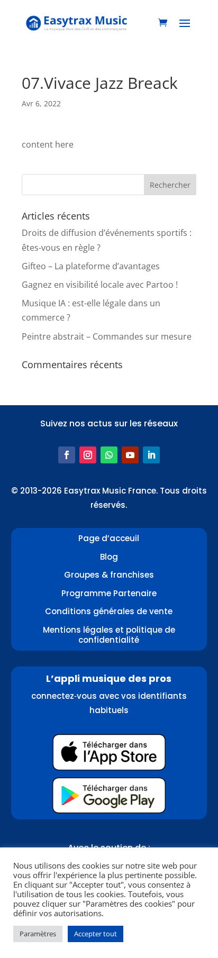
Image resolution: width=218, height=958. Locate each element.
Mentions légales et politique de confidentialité (109, 635)
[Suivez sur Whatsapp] (109, 454)
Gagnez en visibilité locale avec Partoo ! (100, 284)
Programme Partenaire (109, 593)
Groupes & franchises (109, 574)
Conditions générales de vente (108, 611)
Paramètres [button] (38, 933)
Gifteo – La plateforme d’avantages (91, 266)
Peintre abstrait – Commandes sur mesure (107, 336)
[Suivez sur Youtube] (130, 454)
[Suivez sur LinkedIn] (151, 454)
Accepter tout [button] (95, 933)
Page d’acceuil (108, 538)
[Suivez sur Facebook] (66, 454)
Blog (109, 556)
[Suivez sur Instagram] (87, 454)
